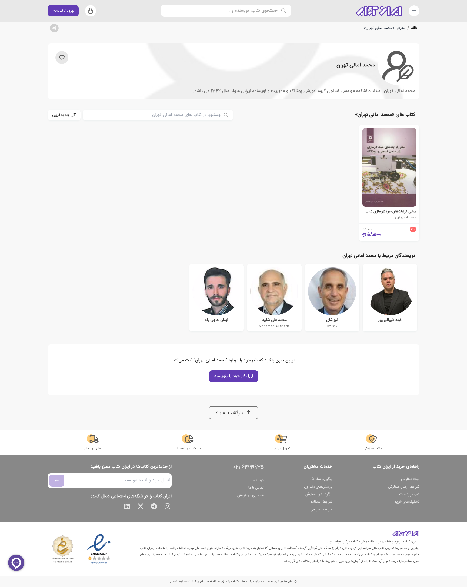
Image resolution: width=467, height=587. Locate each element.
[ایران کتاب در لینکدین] (127, 507)
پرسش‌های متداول (318, 487)
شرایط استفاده (321, 502)
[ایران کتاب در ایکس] (140, 507)
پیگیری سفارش (321, 479)
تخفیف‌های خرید (406, 502)
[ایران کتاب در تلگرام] (154, 507)
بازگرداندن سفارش (318, 494)
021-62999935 (249, 467)
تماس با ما (256, 488)
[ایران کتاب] (379, 11)
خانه (414, 28)
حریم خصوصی (321, 509)
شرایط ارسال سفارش (403, 487)
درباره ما (258, 480)
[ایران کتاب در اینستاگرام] (168, 507)
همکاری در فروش (250, 495)
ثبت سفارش (410, 479)
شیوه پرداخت (409, 494)
